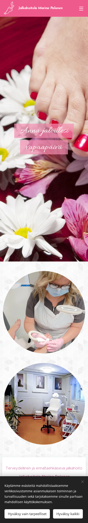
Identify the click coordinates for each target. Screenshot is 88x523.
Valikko (81, 8)
